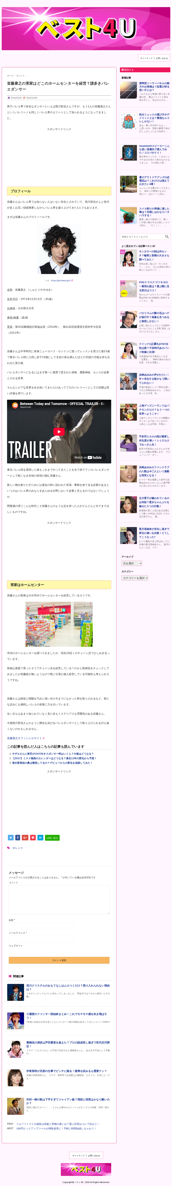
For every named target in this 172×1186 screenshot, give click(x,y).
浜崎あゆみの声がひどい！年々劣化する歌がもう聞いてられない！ (154, 378)
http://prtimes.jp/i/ (61, 280)
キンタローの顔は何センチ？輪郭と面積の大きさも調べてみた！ (154, 255)
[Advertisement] (59, 159)
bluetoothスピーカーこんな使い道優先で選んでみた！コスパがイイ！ (154, 149)
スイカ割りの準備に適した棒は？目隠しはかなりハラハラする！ (154, 212)
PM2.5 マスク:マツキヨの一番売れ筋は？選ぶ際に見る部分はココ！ (154, 286)
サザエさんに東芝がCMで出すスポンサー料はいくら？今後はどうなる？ (53, 753)
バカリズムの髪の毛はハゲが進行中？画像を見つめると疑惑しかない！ (154, 317)
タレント (17, 847)
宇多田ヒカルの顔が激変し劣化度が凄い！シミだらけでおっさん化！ (154, 440)
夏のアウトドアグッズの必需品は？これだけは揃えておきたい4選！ (154, 181)
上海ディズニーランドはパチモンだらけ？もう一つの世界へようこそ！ (154, 409)
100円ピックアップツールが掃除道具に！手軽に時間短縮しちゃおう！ (56, 1128)
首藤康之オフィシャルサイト (24, 738)
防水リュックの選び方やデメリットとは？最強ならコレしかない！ (154, 118)
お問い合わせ (162, 58)
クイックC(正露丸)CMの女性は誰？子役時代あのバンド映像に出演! (154, 348)
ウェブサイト (16, 945)
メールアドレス (18, 932)
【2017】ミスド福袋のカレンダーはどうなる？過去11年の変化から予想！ (54, 758)
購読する (129, 69)
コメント (13, 882)
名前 (12, 920)
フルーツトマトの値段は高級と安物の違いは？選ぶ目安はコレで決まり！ (57, 1124)
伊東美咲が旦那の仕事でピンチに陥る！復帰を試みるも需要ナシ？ (66, 1071)
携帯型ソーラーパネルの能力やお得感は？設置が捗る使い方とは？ (154, 87)
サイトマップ (146, 58)
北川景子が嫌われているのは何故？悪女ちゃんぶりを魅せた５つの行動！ (154, 502)
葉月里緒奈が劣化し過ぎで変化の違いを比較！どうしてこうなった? (154, 533)
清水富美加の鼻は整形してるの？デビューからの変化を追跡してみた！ (52, 762)
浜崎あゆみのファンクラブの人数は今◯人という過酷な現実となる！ (154, 471)
